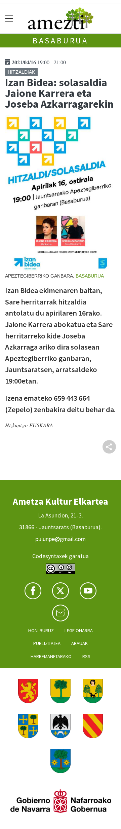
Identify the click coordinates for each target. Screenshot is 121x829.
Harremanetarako (51, 656)
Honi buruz (41, 630)
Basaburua (60, 40)
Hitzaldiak (21, 72)
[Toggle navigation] (9, 18)
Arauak (79, 643)
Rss (86, 656)
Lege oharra (79, 630)
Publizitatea (47, 643)
